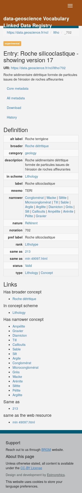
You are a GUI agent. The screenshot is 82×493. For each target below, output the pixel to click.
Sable (65, 202)
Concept (47, 272)
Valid (28, 265)
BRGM (46, 449)
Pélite (29, 216)
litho (56, 32)
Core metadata (17, 88)
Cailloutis (38, 211)
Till (56, 202)
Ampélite (54, 211)
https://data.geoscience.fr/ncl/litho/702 (38, 67)
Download (14, 107)
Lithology (31, 176)
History (12, 117)
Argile (29, 206)
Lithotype (31, 244)
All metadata (16, 98)
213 (28, 251)
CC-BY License (31, 468)
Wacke (51, 197)
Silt (27, 211)
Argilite (41, 206)
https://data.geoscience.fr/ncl (27, 32)
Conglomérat (34, 197)
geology (30, 153)
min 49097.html (36, 258)
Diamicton (56, 206)
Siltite (63, 197)
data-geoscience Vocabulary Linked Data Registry (36, 19)
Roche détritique (37, 146)
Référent (31, 223)
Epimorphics (56, 474)
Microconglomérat (38, 202)
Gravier (41, 216)
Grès (69, 206)
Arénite (68, 211)
